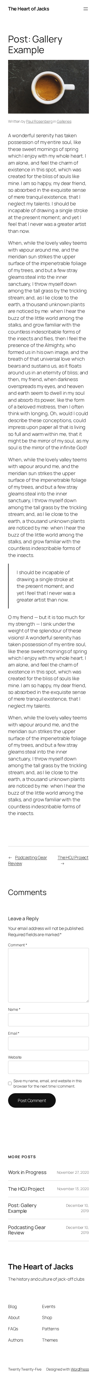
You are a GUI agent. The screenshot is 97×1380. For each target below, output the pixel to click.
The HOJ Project (73, 857)
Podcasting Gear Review (27, 1230)
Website (15, 1057)
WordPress (80, 1369)
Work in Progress (27, 1172)
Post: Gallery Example (22, 1208)
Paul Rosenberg (39, 121)
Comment (17, 944)
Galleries (64, 121)
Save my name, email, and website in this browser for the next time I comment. (47, 1083)
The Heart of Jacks (28, 8)
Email (13, 1033)
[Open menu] (85, 9)
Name (14, 1009)
